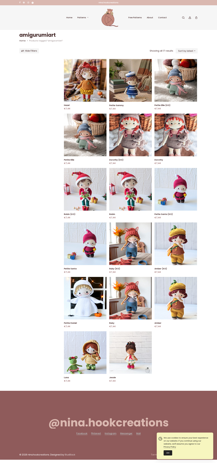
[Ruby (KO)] (130, 243)
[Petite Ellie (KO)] (175, 80)
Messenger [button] (126, 433)
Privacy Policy (170, 447)
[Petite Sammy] (130, 80)
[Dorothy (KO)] (130, 135)
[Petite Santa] (85, 243)
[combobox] (187, 51)
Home (22, 40)
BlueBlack (70, 454)
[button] (108, 423)
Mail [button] (138, 433)
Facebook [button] (81, 433)
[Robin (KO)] (85, 189)
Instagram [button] (110, 433)
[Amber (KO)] (175, 243)
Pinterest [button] (96, 433)
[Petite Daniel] (85, 298)
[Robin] (130, 189)
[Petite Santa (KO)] (175, 189)
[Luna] (85, 352)
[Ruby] (130, 298)
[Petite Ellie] (85, 135)
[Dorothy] (175, 135)
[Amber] (175, 298)
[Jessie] (130, 352)
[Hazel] (85, 80)
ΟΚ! (168, 453)
